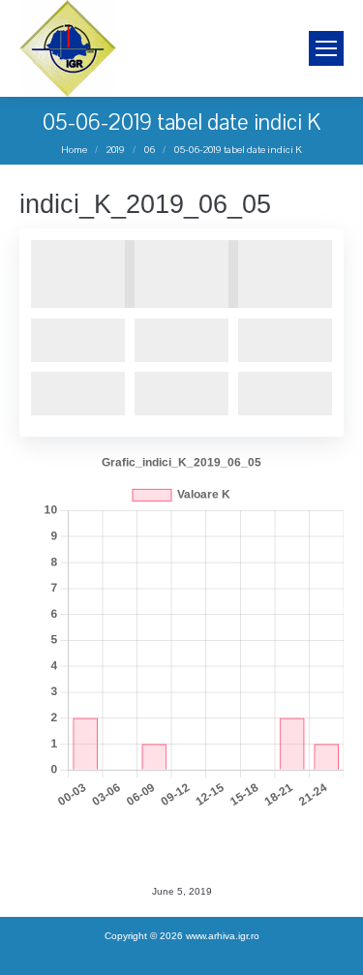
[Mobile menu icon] (326, 48)
